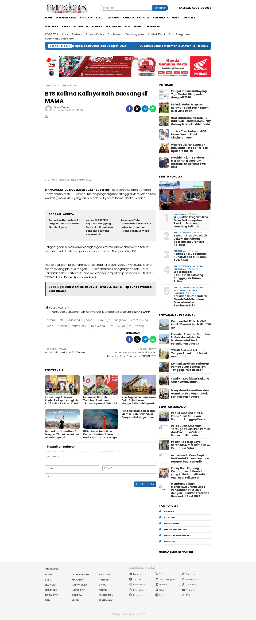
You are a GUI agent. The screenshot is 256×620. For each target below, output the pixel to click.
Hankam (104, 579)
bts (62, 320)
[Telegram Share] (145, 108)
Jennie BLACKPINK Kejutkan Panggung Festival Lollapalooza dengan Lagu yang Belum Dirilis (99, 227)
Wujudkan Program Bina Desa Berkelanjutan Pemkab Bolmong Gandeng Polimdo (191, 222)
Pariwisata (79, 584)
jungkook (120, 320)
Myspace (138, 590)
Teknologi (106, 600)
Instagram (139, 584)
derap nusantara (176, 529)
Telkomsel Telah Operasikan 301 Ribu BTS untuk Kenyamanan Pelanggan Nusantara (136, 225)
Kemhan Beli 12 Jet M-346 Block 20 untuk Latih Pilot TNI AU (191, 324)
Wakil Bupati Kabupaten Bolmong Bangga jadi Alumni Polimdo (188, 276)
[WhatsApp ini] (152, 108)
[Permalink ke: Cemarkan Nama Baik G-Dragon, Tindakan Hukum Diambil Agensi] (62, 419)
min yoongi (98, 326)
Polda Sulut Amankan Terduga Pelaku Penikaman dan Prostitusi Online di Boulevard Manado (190, 430)
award (51, 320)
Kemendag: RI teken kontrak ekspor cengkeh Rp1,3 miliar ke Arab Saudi (61, 400)
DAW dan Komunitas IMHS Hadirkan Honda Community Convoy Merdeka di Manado (191, 121)
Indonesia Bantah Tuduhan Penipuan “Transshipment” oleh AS (100, 400)
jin (108, 320)
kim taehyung (139, 320)
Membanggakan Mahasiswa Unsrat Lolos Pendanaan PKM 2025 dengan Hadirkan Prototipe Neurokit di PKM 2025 (190, 490)
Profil (103, 590)
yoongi (139, 326)
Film (47, 600)
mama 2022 (79, 326)
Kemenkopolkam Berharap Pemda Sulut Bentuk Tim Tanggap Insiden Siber (190, 367)
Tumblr (137, 579)
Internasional (81, 574)
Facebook (139, 574)
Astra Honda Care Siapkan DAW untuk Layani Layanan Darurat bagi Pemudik (190, 458)
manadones (172, 523)
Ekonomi (50, 584)
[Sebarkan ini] (129, 108)
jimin (100, 320)
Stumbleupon (167, 579)
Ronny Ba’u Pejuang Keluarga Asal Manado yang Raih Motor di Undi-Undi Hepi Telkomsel (188, 473)
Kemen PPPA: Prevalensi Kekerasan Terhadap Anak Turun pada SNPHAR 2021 (131, 352)
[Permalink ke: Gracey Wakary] (48, 108)
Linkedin (163, 584)
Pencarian (160, 8)
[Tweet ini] (137, 108)
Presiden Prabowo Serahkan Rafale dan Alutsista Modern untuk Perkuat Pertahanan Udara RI (191, 339)
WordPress (192, 579)
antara (169, 511)
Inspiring (197, 266)
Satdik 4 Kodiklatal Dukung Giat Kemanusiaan (190, 380)
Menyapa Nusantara (185, 290)
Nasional (179, 293)
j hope (88, 320)
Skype (162, 590)
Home (48, 574)
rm (112, 326)
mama (62, 326)
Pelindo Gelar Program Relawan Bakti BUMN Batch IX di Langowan (189, 107)
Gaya (102, 584)
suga (121, 326)
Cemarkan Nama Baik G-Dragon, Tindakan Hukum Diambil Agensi (64, 223)
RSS (188, 595)
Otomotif (51, 595)
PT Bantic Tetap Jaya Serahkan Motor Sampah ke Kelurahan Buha (190, 445)
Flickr (162, 595)
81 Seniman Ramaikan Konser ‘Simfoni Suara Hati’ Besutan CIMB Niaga (100, 434)
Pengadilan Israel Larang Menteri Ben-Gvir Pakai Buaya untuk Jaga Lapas (138, 414)
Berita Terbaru (182, 232)
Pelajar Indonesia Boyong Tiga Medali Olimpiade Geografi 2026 (189, 94)
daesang (74, 320)
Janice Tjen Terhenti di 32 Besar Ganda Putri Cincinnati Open (188, 134)
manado (169, 541)
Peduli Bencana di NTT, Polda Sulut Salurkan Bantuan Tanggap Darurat (190, 416)
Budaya (77, 595)
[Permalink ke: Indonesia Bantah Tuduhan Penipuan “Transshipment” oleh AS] (100, 385)
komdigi (169, 517)
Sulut (49, 579)
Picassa (137, 595)
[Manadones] (66, 7)
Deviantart (191, 584)
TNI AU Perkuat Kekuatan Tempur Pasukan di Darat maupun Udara (189, 353)
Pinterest (190, 574)
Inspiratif (78, 590)
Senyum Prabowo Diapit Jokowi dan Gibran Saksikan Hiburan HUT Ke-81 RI (190, 240)
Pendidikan (180, 214)
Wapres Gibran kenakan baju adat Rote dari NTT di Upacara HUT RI (189, 148)
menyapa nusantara (177, 535)
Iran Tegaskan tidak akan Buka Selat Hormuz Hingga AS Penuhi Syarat (139, 400)
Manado (77, 579)
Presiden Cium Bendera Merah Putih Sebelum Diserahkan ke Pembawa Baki (188, 162)
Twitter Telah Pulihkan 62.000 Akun (65, 350)
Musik (75, 600)
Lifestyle (51, 590)
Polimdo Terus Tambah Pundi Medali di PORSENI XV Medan (190, 257)
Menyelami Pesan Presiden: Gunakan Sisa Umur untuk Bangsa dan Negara (190, 393)
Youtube (190, 590)
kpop (50, 326)
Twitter (163, 574)
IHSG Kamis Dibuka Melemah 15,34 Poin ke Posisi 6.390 (152, 46)
